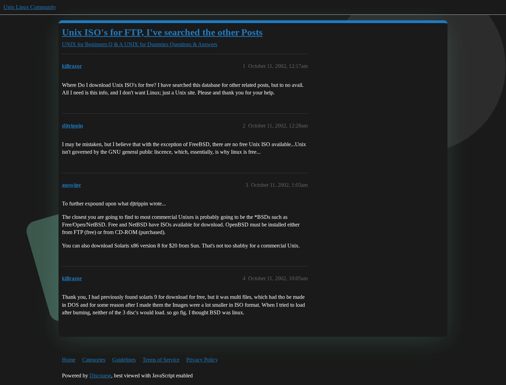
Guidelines (124, 360)
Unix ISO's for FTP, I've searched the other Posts (162, 32)
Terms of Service (161, 360)
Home (68, 360)
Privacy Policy (202, 360)
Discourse (100, 375)
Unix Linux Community (29, 7)
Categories (93, 360)
